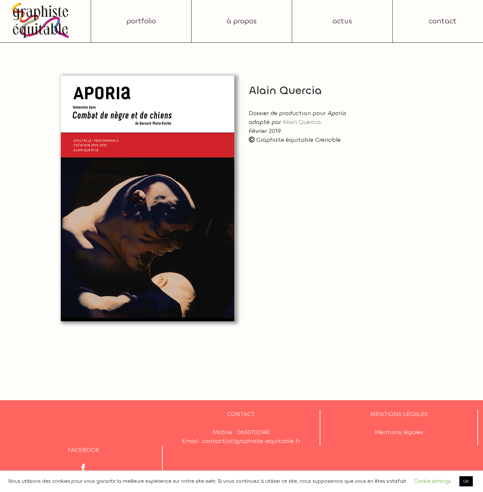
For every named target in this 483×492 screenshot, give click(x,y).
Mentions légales (399, 432)
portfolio (141, 21)
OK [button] (466, 481)
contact (443, 21)
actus (342, 21)
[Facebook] (83, 468)
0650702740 (253, 432)
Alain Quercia (302, 122)
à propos (242, 21)
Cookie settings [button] (432, 481)
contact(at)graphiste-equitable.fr (251, 441)
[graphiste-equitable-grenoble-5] (40, 5)
